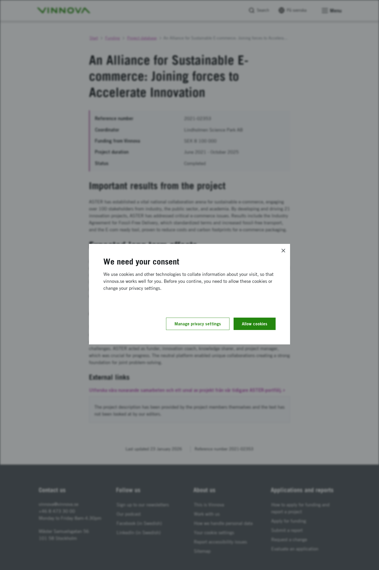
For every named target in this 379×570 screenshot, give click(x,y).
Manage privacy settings (198, 323)
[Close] (283, 250)
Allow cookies (254, 323)
